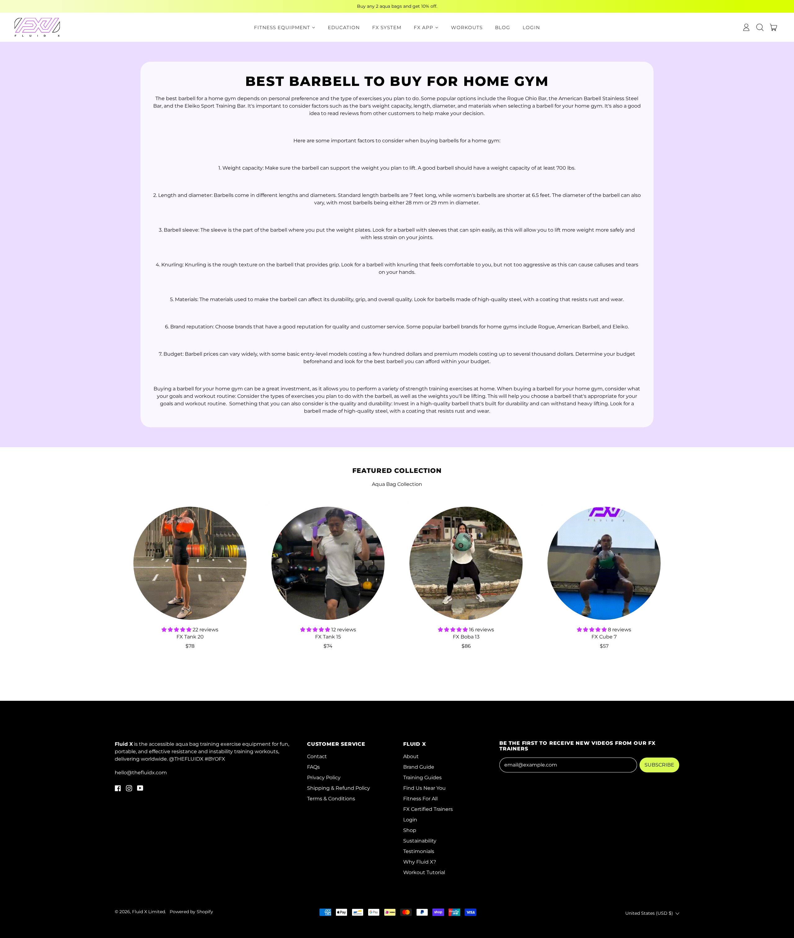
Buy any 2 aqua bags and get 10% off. (397, 6)
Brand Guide (418, 767)
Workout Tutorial (424, 872)
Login (410, 820)
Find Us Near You (424, 788)
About (411, 756)
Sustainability (419, 841)
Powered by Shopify (191, 911)
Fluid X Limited (148, 911)
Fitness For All (420, 799)
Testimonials (418, 851)
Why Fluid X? (419, 862)
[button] (760, 27)
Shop (409, 830)
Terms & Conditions (331, 799)
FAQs (313, 767)
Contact (317, 756)
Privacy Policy (324, 777)
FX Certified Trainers (428, 809)
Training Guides (422, 777)
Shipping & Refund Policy (338, 788)
